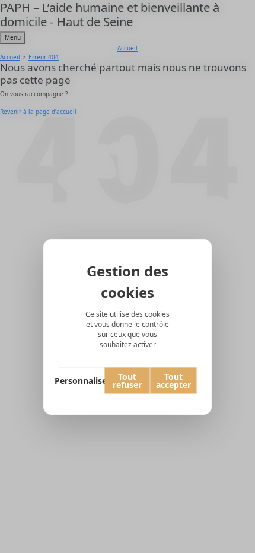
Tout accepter (173, 380)
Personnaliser (82, 380)
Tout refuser (127, 380)
